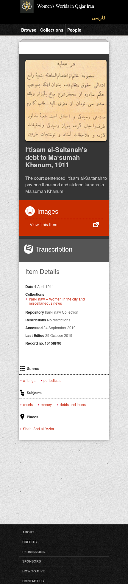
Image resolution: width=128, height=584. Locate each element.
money (46, 404)
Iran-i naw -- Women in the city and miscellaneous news (57, 301)
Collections (51, 30)
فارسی (99, 17)
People (74, 30)
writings (29, 380)
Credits (29, 542)
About (28, 532)
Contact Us (33, 581)
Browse (28, 30)
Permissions (33, 551)
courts (28, 404)
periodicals (52, 380)
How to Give (33, 571)
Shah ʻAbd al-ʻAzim (38, 429)
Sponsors (31, 561)
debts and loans (73, 404)
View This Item (43, 224)
